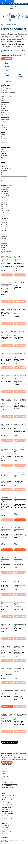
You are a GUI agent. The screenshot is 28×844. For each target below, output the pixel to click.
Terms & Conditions (7, 804)
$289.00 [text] (15, 634)
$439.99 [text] (15, 544)
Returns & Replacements (8, 813)
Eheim (2, 121)
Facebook (4, 768)
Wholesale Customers (7, 820)
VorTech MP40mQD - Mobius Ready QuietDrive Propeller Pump (6, 266)
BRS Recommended (7, 831)
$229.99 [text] (3, 567)
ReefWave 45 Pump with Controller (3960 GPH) (6, 721)
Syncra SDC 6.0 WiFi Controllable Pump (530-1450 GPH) (19, 456)
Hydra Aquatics (4, 127)
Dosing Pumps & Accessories (8, 92)
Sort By (3, 247)
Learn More (6, 58)
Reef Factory (4, 153)
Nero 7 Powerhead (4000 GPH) (19, 337)
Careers (4, 797)
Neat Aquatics (4, 145)
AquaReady (4, 106)
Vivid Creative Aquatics (6, 168)
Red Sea (3, 151)
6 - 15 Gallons (4, 189)
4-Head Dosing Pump (19, 673)
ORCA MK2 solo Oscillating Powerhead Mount (20, 536)
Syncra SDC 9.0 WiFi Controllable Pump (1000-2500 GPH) (19, 481)
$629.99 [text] (15, 514)
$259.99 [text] (3, 341)
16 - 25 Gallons (4, 191)
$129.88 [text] (15, 363)
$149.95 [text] (15, 678)
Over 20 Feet (4, 245)
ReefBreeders (4, 155)
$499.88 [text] (3, 270)
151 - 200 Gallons (5, 200)
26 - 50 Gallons (4, 193)
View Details (7, 706)
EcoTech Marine (5, 119)
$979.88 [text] (15, 270)
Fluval (2, 125)
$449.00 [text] (3, 656)
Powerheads (4, 90)
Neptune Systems (5, 147)
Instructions (5, 827)
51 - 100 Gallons (5, 195)
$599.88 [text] (15, 411)
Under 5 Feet (4, 236)
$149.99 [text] (15, 656)
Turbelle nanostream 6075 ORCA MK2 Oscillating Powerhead (20, 506)
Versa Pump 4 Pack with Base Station (19, 608)
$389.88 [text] (3, 296)
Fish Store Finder (6, 834)
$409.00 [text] (3, 726)
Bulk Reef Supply (5, 112)
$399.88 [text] (15, 387)
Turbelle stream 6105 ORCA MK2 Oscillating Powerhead (7, 536)
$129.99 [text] (3, 435)
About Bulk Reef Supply (8, 795)
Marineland (4, 138)
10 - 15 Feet (4, 241)
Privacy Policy (4, 841)
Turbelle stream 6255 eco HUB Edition (19, 586)
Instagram (4, 771)
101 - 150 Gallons (5, 198)
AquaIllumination (5, 102)
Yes (2, 98)
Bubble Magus (4, 110)
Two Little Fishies (5, 166)
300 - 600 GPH (4, 224)
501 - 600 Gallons (5, 208)
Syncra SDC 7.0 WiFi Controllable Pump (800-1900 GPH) (6, 481)
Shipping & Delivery (7, 818)
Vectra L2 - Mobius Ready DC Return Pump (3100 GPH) (20, 406)
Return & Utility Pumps (6, 88)
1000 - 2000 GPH (5, 228)
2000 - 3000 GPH (5, 231)
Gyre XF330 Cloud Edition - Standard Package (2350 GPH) (19, 723)
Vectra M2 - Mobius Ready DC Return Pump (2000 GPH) (7, 408)
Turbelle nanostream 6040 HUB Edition (6, 563)
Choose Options (20, 520)
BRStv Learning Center (7, 825)
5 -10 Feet (3, 238)
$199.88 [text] (15, 319)
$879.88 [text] (15, 611)
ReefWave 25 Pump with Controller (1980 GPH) (19, 698)
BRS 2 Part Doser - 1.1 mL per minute (6, 697)
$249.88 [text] (3, 611)
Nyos (2, 149)
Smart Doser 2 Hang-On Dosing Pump (20, 652)
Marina (2, 136)
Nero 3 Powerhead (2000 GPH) (19, 315)
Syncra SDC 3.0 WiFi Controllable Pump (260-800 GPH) (6, 456)
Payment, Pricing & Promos (9, 815)
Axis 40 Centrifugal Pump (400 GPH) (19, 360)
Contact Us (5, 809)
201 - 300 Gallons (5, 202)
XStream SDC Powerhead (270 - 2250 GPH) (19, 431)
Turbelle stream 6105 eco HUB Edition (6, 586)
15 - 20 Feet (4, 243)
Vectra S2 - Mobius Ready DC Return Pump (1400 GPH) (20, 383)
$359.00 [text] (15, 702)
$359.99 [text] (15, 726)
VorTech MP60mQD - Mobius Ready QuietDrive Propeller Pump (19, 266)
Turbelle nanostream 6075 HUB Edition (19, 563)
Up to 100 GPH (4, 220)
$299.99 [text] (15, 435)
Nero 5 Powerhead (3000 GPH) (6, 337)
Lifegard (3, 134)
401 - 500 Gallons (5, 206)
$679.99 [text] (3, 544)
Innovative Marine (5, 130)
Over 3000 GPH (4, 233)
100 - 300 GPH (4, 222)
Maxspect (3, 140)
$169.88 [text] (3, 363)
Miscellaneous (4, 142)
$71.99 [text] (2, 702)
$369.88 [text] (15, 296)
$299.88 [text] (3, 319)
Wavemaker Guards (6, 170)
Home (2, 24)
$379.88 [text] (15, 341)
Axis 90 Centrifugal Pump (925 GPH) (6, 360)
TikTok (3, 773)
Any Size (3, 213)
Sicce (2, 160)
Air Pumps (3, 95)
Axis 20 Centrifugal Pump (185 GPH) (6, 382)
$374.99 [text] (3, 634)
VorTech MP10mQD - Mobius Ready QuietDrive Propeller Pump (6, 292)
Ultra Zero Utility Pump (7, 428)
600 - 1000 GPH (4, 226)
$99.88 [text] (2, 387)
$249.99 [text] (3, 678)
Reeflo (2, 157)
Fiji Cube (3, 123)
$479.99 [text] (3, 485)
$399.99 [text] (15, 460)
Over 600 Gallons (5, 210)
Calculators (5, 829)
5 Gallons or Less (5, 187)
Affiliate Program (6, 802)
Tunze (2, 164)
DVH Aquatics (4, 115)
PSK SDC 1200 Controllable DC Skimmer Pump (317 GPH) (6, 507)
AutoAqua (3, 108)
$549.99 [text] (15, 485)
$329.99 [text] (3, 515)
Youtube (4, 770)
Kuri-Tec (3, 132)
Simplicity (3, 162)
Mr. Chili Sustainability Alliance (9, 800)
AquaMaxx (3, 104)
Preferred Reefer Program (8, 811)
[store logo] (14, 7)
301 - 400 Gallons (5, 204)
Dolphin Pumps (5, 117)
